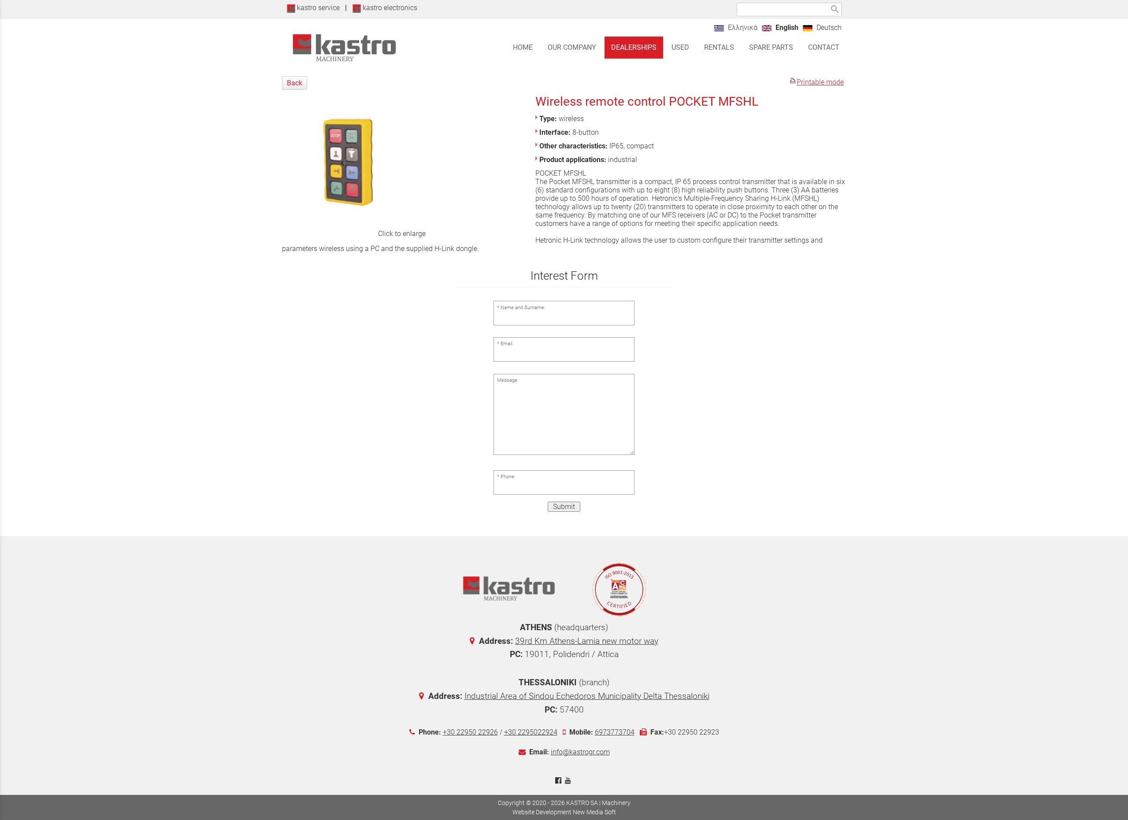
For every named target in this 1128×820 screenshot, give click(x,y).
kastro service (317, 8)
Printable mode (820, 82)
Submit (564, 506)
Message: (507, 380)
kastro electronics (389, 8)
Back (294, 83)
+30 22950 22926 (470, 732)
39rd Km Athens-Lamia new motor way (586, 641)
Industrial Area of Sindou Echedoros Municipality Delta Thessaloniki (586, 696)
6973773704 (614, 732)
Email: (507, 344)
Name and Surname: (523, 307)
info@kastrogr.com (580, 752)
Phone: (508, 477)
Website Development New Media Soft (564, 812)
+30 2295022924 (530, 732)
